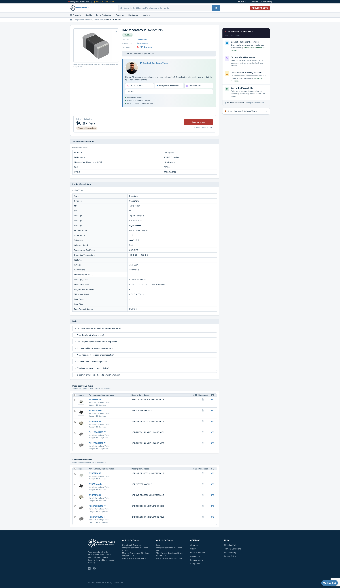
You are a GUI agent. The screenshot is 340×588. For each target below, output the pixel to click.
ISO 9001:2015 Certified (105, 2)
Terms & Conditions (232, 549)
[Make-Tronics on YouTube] (94, 568)
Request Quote (196, 560)
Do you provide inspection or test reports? (95, 348)
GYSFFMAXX (95, 421)
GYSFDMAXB (95, 410)
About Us (120, 15)
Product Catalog (266, 2)
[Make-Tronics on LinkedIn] (89, 568)
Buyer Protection (103, 15)
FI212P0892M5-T (97, 432)
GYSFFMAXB (95, 399)
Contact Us (133, 15)
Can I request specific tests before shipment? (97, 341)
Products (77, 15)
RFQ (212, 399)
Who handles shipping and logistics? (93, 368)
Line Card (254, 2)
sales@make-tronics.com (79, 2)
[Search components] (216, 8)
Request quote (198, 122)
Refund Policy (230, 556)
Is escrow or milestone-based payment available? (98, 375)
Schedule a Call (195, 86)
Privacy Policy (230, 552)
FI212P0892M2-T (97, 443)
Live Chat (130, 92)
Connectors (87, 20)
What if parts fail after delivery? (90, 335)
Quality (88, 15)
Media (145, 15)
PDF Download (145, 47)
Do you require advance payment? (92, 361)
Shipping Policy (231, 545)
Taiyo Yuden (98, 20)
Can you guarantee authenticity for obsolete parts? (99, 328)
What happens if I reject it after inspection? (95, 355)
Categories (78, 20)
